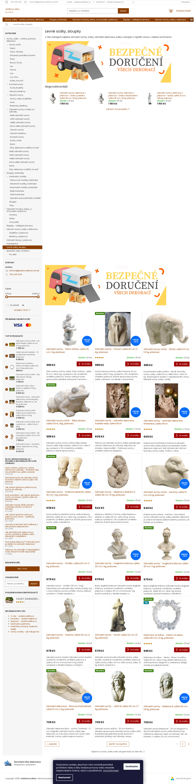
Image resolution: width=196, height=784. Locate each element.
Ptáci (12, 59)
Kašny (12, 218)
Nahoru (53, 744)
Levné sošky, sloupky (16, 247)
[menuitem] (25, 19)
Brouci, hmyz (16, 62)
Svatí (12, 102)
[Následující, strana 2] (182, 744)
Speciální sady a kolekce (18, 251)
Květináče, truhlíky (17, 176)
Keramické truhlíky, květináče (23, 187)
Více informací (111, 770)
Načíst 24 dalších (118, 744)
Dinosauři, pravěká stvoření (22, 55)
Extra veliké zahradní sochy (22, 126)
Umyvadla (14, 222)
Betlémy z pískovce (18, 236)
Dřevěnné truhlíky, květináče (23, 183)
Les (11, 66)
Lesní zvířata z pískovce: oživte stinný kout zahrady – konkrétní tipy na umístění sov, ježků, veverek (22, 470)
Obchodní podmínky (20, 624)
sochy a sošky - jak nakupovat (25, 631)
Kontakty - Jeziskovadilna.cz (110, 2)
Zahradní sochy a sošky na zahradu (21, 110)
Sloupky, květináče (15, 173)
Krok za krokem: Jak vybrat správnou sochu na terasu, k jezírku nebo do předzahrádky (22, 497)
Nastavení (64, 777)
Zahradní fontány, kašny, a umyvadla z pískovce (19, 210)
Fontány (13, 214)
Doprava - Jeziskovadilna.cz (24, 621)
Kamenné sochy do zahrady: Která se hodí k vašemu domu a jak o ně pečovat (21, 480)
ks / (22, 568)
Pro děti (12, 254)
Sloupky (12, 201)
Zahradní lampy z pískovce (19, 240)
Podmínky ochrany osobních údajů (24, 627)
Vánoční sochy (16, 95)
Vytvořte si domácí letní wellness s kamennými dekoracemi (21, 525)
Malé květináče (17, 191)
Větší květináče (17, 194)
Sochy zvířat (15, 44)
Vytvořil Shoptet (183, 778)
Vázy (11, 205)
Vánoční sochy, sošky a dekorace (22, 229)
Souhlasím (132, 766)
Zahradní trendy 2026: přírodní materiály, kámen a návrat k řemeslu (19, 507)
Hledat (123, 11)
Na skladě (17, 305)
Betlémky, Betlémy (18, 105)
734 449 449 (15, 274)
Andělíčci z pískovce (18, 232)
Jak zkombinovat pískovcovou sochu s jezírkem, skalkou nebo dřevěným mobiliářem (19, 534)
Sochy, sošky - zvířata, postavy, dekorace (21, 39)
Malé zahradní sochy (19, 115)
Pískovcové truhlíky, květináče (24, 180)
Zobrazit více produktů (116, 109)
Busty (12, 144)
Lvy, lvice (14, 77)
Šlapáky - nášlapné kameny (20, 225)
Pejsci (12, 48)
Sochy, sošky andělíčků (20, 98)
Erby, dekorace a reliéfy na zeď (24, 147)
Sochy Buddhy (16, 87)
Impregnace (12, 243)
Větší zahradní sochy (20, 119)
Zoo (11, 73)
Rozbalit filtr (21, 310)
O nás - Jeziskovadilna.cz (79, 2)
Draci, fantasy (16, 51)
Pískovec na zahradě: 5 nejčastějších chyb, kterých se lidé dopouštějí (22, 551)
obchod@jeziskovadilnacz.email (24, 270)
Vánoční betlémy (17, 91)
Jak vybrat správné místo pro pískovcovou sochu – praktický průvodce (19, 517)
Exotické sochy (16, 84)
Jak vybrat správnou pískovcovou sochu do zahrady (21, 488)
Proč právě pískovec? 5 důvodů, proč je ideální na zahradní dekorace (22, 543)
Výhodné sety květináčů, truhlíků (25, 198)
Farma (13, 69)
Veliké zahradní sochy (20, 122)
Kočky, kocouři (16, 80)
